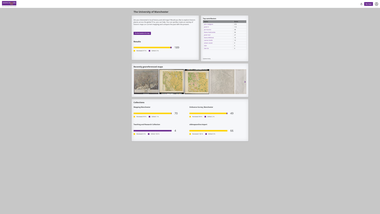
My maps (369, 4)
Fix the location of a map (142, 33)
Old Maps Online (9, 4)
